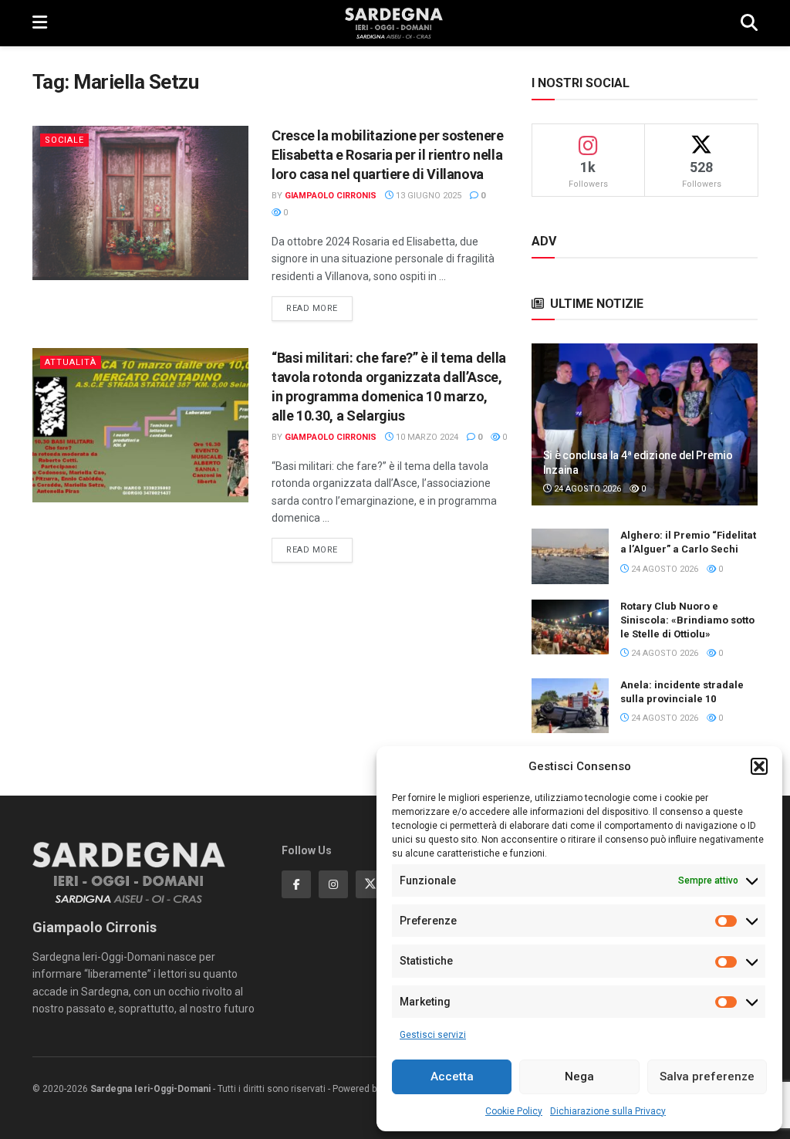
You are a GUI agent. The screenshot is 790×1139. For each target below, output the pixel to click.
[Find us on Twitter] (370, 884)
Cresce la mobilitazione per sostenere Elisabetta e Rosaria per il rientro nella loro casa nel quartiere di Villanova (388, 154)
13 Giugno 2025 (427, 196)
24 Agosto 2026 (586, 489)
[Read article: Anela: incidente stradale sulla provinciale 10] (570, 706)
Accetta (452, 1076)
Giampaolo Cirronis (330, 196)
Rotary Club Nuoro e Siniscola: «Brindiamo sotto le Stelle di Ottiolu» (687, 620)
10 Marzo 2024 (425, 437)
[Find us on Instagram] (333, 884)
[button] (759, 766)
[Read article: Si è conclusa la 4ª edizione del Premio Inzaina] (645, 424)
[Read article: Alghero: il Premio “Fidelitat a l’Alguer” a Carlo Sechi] (570, 556)
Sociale (64, 140)
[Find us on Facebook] (296, 884)
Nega (579, 1076)
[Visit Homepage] (394, 23)
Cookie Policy (513, 1111)
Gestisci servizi (433, 1034)
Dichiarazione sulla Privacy (608, 1111)
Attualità (70, 362)
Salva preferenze (707, 1076)
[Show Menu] (39, 23)
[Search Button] (749, 23)
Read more (319, 307)
